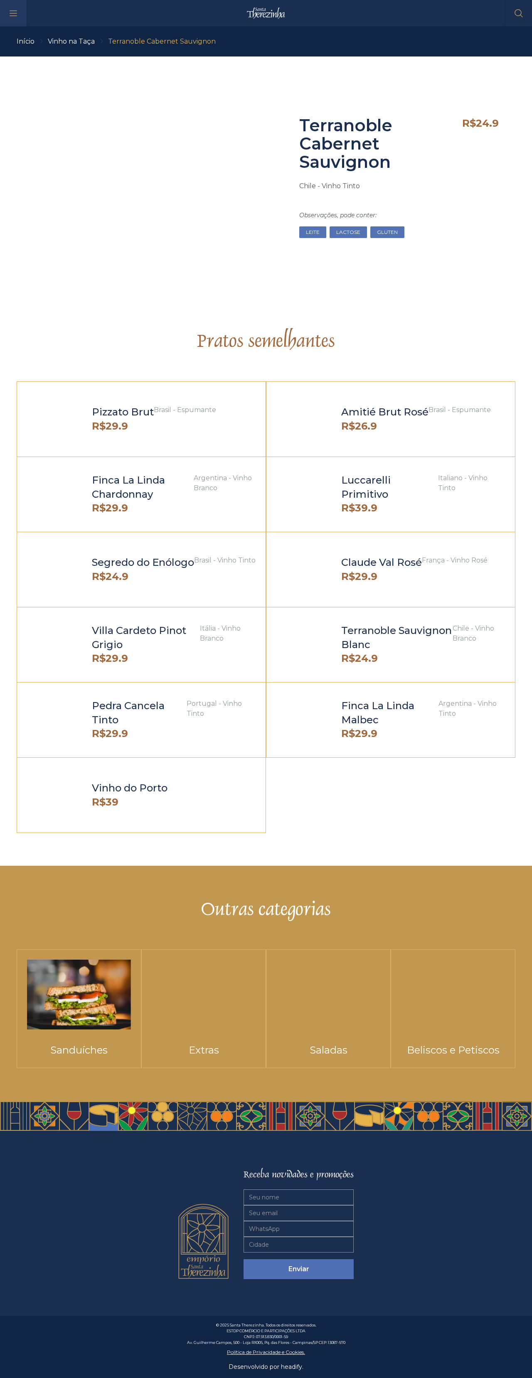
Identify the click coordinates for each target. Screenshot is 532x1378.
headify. (292, 1367)
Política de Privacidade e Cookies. (266, 1352)
